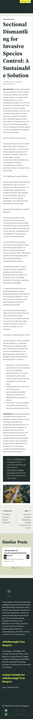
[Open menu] (29, 8)
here (12, 462)
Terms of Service (20, 711)
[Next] (27, 557)
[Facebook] (6, 710)
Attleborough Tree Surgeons (13, 82)
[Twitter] (6, 714)
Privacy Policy (21, 714)
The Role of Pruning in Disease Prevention (7, 516)
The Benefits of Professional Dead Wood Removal (15, 553)
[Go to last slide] (5, 557)
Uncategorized (8, 19)
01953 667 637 (25, 1)
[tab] (12, 567)
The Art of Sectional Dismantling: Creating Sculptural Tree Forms (25, 519)
